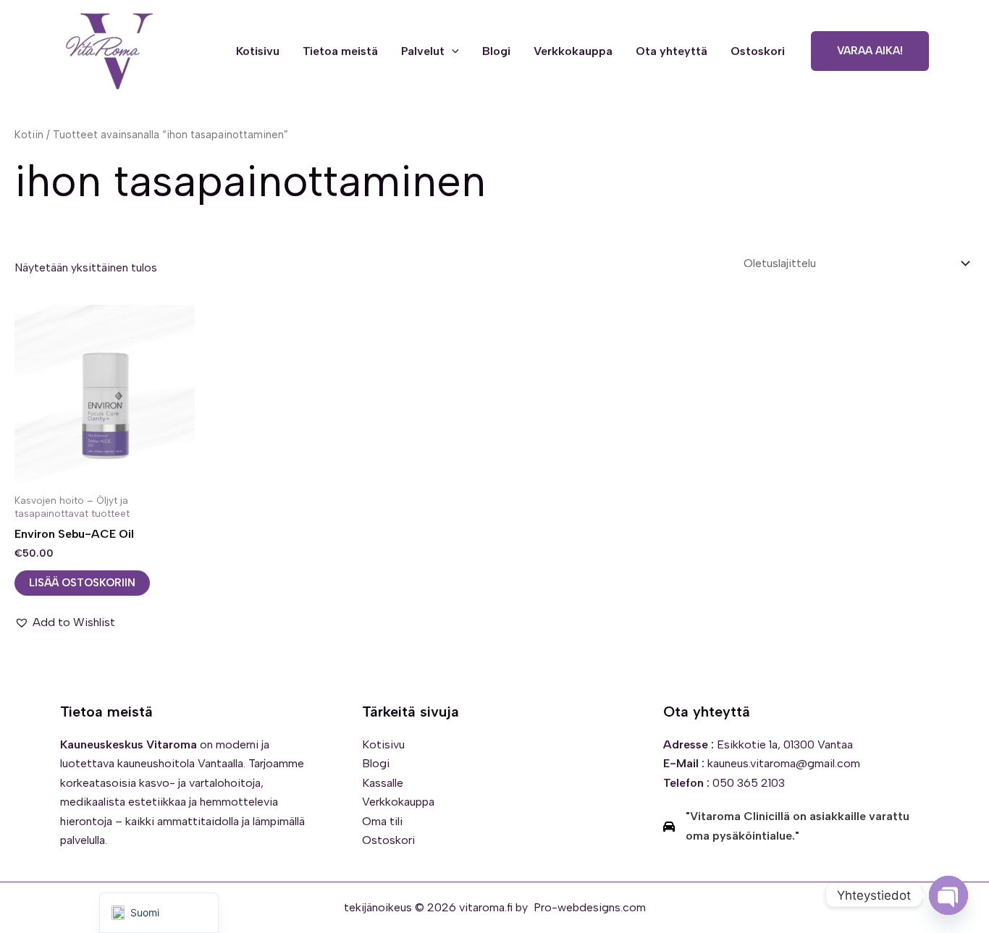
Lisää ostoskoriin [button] (82, 582)
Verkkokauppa (573, 51)
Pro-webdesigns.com (590, 907)
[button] (452, 51)
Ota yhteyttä (671, 51)
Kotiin (28, 134)
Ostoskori (758, 51)
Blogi (496, 51)
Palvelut (423, 51)
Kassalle (382, 783)
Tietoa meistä (340, 51)
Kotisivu (257, 51)
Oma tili (382, 821)
